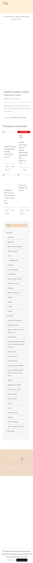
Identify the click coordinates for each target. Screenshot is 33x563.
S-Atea (10, 306)
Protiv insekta (12, 399)
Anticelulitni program (15, 320)
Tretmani (9, 453)
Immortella (11, 274)
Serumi (10, 408)
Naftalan (11, 288)
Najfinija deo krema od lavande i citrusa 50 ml (9, 195)
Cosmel (10, 265)
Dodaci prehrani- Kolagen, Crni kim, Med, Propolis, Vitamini (16, 344)
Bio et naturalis (13, 251)
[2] (16, 58)
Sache (10, 302)
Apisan (10, 297)
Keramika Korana (14, 283)
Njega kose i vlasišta (14, 385)
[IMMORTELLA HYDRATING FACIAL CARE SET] (9, 137)
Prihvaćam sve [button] (22, 560)
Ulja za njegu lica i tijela (16, 426)
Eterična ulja (12, 352)
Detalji (12, 166)
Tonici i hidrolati (13, 422)
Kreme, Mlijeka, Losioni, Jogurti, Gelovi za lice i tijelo (16, 372)
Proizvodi (10, 316)
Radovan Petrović (14, 293)
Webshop (10, 456)
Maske (10, 380)
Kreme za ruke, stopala (15, 365)
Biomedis (11, 242)
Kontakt (11, 459)
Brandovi (10, 233)
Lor (10, 256)
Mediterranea (13, 260)
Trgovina (20, 451)
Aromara (11, 237)
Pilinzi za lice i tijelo (14, 389)
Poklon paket (21, 117)
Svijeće (10, 417)
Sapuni (10, 403)
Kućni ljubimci (13, 361)
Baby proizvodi (13, 325)
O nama (19, 453)
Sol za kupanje (13, 412)
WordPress (24, 470)
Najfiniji (14, 117)
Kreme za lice (12, 356)
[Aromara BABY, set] (23, 178)
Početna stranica (8, 16)
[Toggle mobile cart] (26, 5)
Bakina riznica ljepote (15, 246)
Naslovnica (8, 451)
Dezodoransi (12, 337)
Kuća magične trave (14, 279)
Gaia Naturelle (13, 269)
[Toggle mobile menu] (29, 5)
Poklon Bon (10, 431)
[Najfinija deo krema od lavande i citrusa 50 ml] (9, 180)
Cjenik (20, 456)
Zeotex (10, 311)
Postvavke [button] (10, 560)
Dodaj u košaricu (7, 168)
